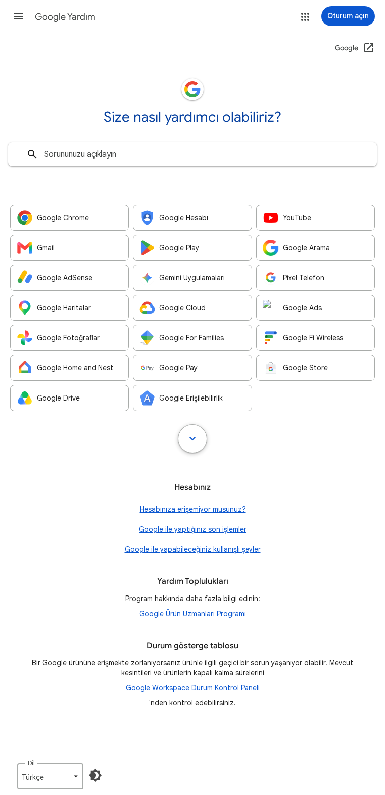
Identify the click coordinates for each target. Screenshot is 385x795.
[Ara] (32, 154)
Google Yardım (65, 16)
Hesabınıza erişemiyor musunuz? (193, 509)
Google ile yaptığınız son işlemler (192, 529)
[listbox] (50, 776)
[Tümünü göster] (192, 438)
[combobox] (192, 154)
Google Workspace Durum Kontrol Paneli (193, 687)
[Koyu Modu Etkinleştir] (95, 775)
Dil (31, 763)
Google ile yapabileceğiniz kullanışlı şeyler (193, 549)
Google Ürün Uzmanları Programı (192, 613)
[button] (18, 16)
